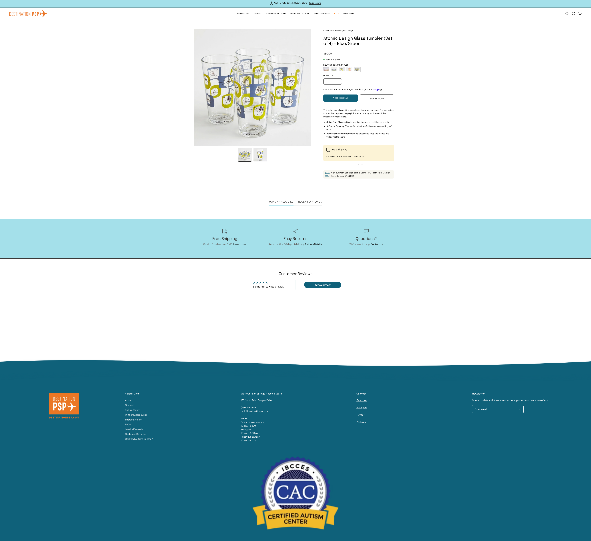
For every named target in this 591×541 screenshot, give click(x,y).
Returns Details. (313, 244)
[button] (322, 14)
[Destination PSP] (28, 13)
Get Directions (315, 3)
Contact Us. (377, 244)
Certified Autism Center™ (139, 438)
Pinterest (361, 422)
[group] (295, 4)
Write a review (322, 284)
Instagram (361, 407)
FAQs (128, 424)
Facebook (361, 400)
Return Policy (132, 409)
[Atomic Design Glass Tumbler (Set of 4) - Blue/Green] (245, 155)
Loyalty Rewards (134, 429)
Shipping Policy (133, 419)
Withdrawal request (136, 414)
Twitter (360, 414)
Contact (129, 405)
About (128, 400)
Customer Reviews (135, 434)
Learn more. (358, 156)
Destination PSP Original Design (338, 30)
